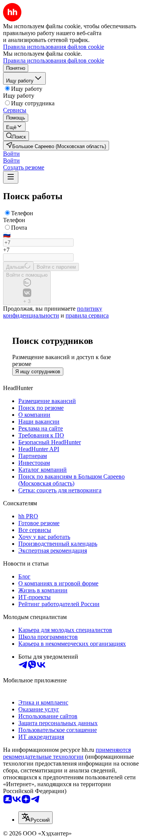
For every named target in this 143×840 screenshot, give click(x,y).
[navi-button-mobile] (10, 177)
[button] (11, 153)
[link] (16, 136)
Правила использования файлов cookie (53, 60)
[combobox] (35, 817)
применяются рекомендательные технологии (67, 753)
